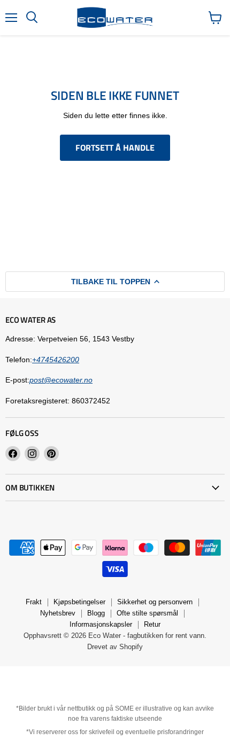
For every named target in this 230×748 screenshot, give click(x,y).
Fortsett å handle (115, 147)
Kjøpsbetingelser (79, 602)
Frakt (34, 602)
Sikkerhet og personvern (155, 602)
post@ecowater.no (61, 380)
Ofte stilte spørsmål (147, 613)
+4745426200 (55, 359)
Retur (152, 624)
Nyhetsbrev (57, 613)
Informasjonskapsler (101, 624)
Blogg (96, 613)
